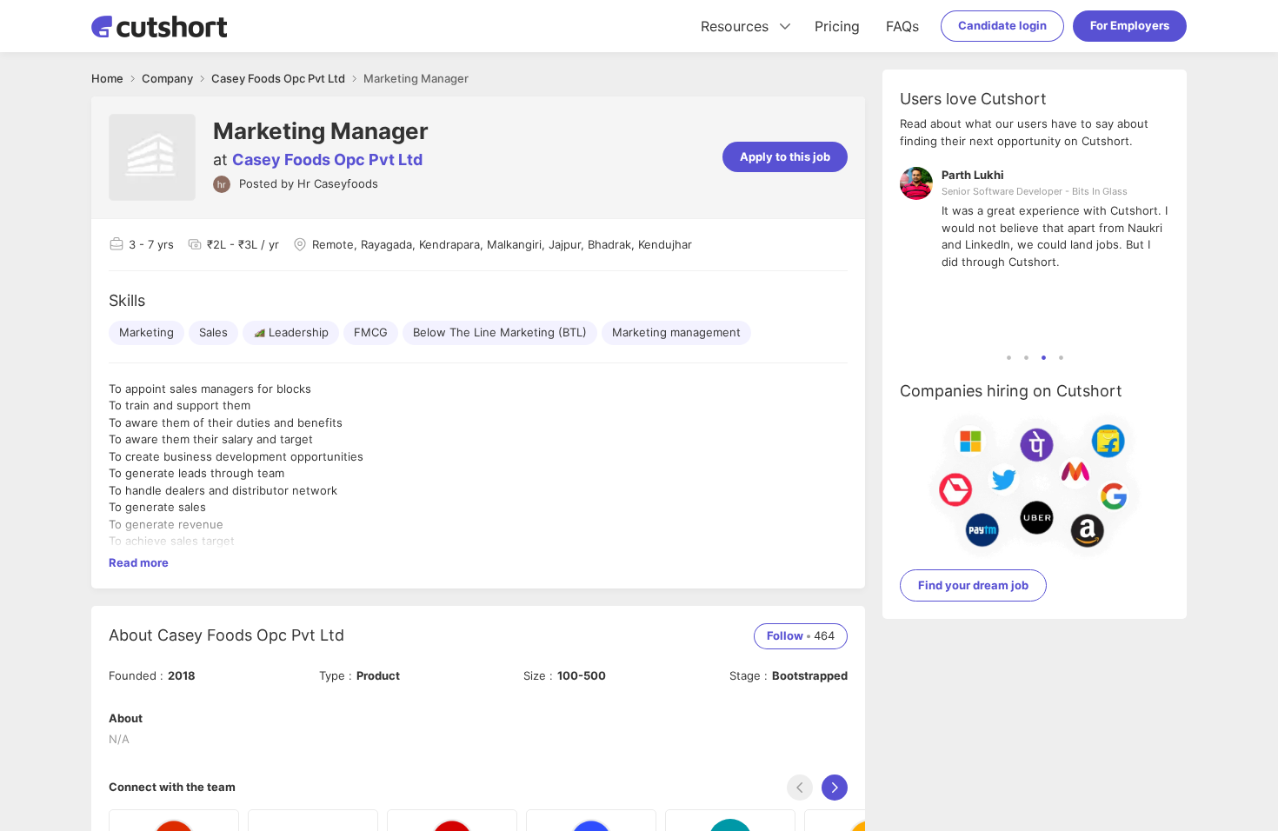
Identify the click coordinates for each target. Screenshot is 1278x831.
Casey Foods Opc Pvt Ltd (327, 159)
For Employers (1129, 25)
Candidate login (1002, 25)
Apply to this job (785, 156)
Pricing (837, 26)
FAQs (902, 26)
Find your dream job (973, 585)
